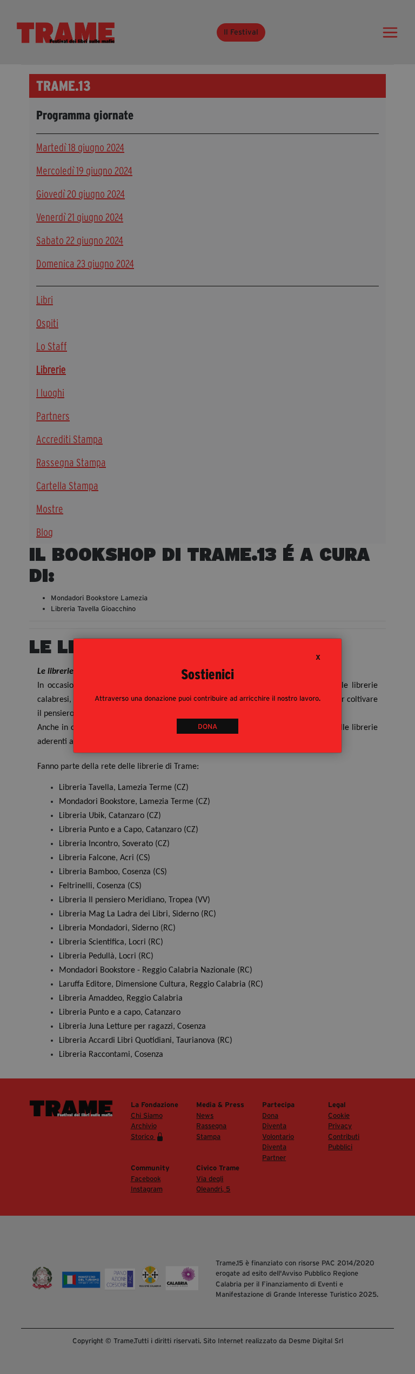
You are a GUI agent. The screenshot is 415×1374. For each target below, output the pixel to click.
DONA (207, 726)
